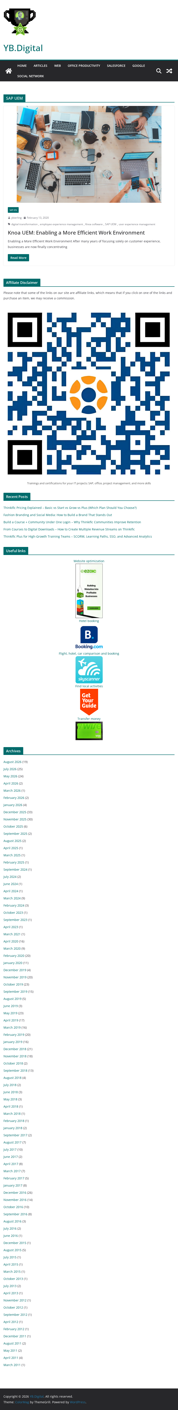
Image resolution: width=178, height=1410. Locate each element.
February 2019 (13, 1035)
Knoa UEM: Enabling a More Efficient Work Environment (76, 232)
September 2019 (15, 991)
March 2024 (12, 898)
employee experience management (61, 224)
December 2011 (14, 1336)
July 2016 (9, 1228)
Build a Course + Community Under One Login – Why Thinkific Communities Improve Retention (72, 522)
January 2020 (12, 963)
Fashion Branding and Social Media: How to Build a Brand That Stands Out (57, 515)
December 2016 (14, 1192)
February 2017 (13, 1178)
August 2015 (12, 1250)
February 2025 (13, 862)
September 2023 (15, 920)
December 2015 (14, 1243)
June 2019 (10, 1006)
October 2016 (13, 1207)
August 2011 (12, 1343)
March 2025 (12, 855)
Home (22, 66)
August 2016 (12, 1221)
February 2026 (13, 798)
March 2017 (12, 1171)
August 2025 (12, 841)
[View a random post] (169, 71)
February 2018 (13, 1121)
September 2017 (15, 1135)
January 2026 (12, 805)
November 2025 (14, 819)
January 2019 (12, 1042)
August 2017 (12, 1142)
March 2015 (12, 1271)
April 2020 (10, 941)
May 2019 (10, 1013)
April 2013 (10, 1293)
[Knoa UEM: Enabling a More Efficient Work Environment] (89, 154)
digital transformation (24, 224)
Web (57, 66)
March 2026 (12, 790)
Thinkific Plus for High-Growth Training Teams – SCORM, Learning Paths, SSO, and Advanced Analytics (77, 536)
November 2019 (14, 977)
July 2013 (9, 1286)
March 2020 (12, 948)
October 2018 (13, 1063)
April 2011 (10, 1358)
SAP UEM (110, 224)
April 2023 (10, 927)
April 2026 (10, 783)
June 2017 (10, 1157)
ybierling (16, 218)
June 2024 (10, 884)
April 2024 (10, 891)
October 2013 (13, 1279)
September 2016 (15, 1214)
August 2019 (12, 999)
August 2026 (12, 762)
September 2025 (15, 834)
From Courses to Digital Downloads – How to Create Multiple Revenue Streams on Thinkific (69, 529)
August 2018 (12, 1078)
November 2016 (14, 1200)
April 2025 (10, 848)
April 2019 (10, 1020)
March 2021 (12, 934)
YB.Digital (23, 48)
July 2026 (9, 769)
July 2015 (9, 1257)
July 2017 (9, 1149)
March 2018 (12, 1114)
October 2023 (13, 912)
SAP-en (13, 209)
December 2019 (14, 970)
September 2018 (15, 1070)
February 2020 (13, 956)
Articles (40, 66)
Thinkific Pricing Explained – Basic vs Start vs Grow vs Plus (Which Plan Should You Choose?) (70, 508)
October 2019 (13, 984)
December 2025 (14, 812)
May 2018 (10, 1099)
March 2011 (12, 1365)
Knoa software (94, 224)
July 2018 (9, 1085)
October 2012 (13, 1307)
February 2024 (13, 905)
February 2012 (13, 1329)
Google (138, 66)
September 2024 (15, 869)
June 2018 (10, 1092)
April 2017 (10, 1164)
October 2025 (13, 826)
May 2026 (10, 776)
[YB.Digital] (8, 71)
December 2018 (14, 1049)
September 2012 (15, 1315)
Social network (30, 76)
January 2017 (12, 1185)
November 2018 (14, 1056)
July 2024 (9, 877)
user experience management (137, 224)
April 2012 (10, 1322)
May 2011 (10, 1350)
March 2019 (12, 1027)
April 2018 (10, 1106)
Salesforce (116, 66)
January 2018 (12, 1128)
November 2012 (14, 1300)
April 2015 (10, 1264)
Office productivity (84, 66)
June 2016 (10, 1236)
